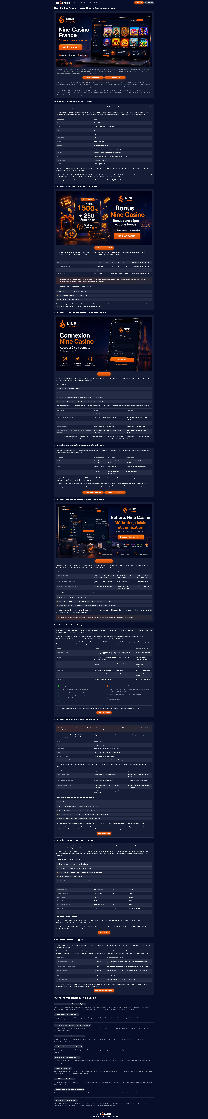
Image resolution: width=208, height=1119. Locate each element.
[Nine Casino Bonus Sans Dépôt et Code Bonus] (104, 218)
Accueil (75, 2)
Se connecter (149, 2)
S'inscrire (139, 2)
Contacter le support (104, 990)
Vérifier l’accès (104, 833)
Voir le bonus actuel (104, 248)
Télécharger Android (93, 492)
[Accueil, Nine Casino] (62, 2)
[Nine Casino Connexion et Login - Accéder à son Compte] (104, 344)
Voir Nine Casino (93, 77)
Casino (82, 2)
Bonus (89, 2)
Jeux (95, 2)
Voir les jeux (104, 933)
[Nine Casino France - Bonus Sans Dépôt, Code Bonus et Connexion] (104, 40)
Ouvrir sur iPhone (115, 492)
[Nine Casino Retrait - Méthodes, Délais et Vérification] (104, 531)
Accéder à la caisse (103, 561)
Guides (101, 2)
